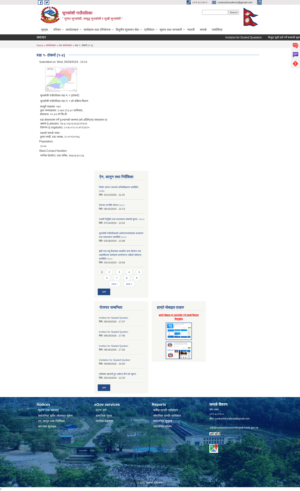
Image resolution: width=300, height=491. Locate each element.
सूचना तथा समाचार (48, 410)
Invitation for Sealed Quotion (114, 360)
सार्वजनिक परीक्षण (162, 426)
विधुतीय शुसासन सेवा (127, 29)
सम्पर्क (203, 29)
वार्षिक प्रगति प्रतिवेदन (165, 410)
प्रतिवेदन (149, 29)
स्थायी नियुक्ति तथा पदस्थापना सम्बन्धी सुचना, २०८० (121, 219)
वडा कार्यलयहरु (66, 45)
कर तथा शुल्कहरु (47, 426)
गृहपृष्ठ (44, 29)
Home (40, 45)
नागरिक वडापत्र (104, 421)
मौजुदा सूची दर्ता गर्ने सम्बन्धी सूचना (275, 37)
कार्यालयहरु (72, 29)
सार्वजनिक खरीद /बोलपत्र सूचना (55, 415)
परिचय (57, 29)
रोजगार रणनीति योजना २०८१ (112, 205)
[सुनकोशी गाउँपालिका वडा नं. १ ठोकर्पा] (59, 78)
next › (114, 283)
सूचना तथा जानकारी (171, 29)
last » (129, 283)
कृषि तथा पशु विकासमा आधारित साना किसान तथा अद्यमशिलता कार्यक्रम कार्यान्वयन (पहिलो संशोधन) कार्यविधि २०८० (120, 255)
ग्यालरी (191, 29)
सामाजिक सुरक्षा (104, 415)
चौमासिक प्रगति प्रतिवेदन (167, 415)
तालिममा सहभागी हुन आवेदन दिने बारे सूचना (117, 374)
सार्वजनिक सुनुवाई (162, 421)
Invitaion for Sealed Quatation (234, 37)
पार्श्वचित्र (217, 29)
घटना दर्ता (101, 410)
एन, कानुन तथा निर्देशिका (51, 421)
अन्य (104, 291)
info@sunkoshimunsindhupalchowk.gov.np (234, 427)
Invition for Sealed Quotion (113, 317)
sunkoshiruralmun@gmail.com (232, 418)
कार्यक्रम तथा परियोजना (97, 29)
